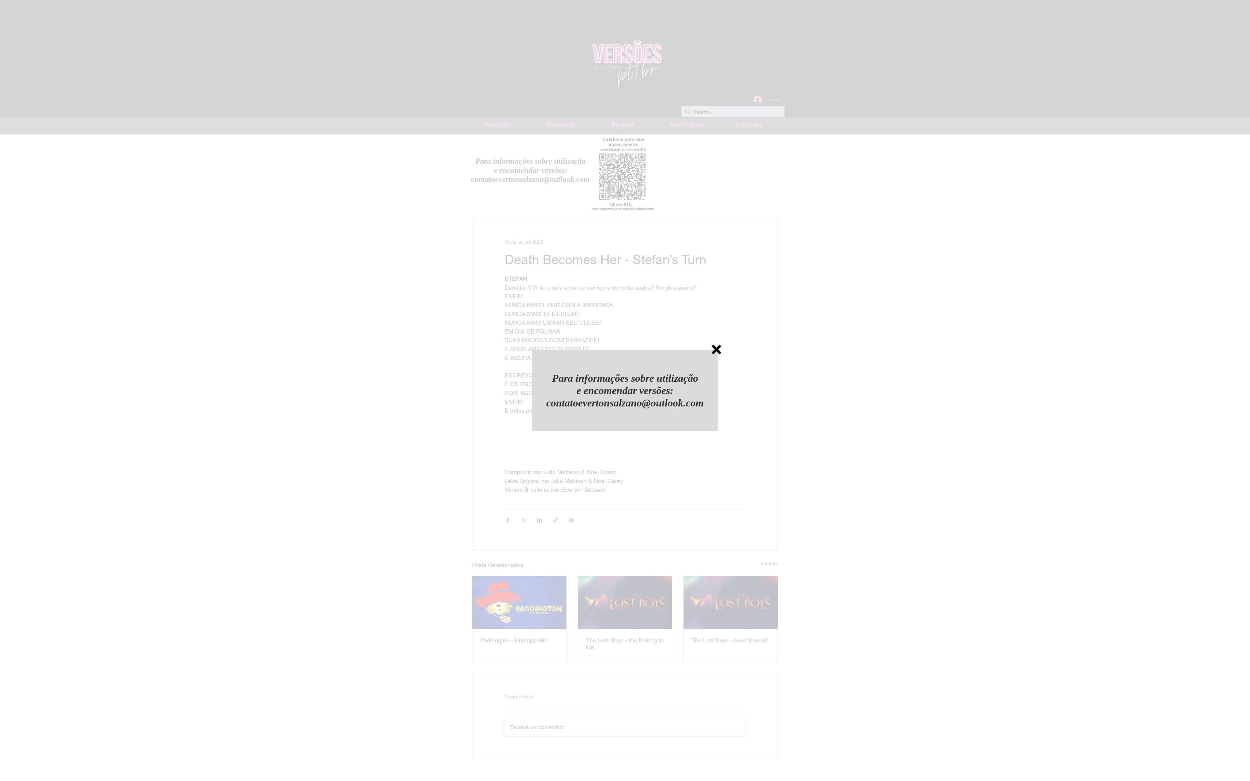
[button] (716, 349)
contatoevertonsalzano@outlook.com (625, 403)
